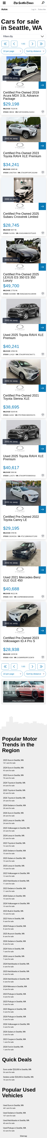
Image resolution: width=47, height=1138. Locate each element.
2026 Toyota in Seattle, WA (14, 799)
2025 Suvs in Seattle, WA (13, 761)
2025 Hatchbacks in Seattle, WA (16, 972)
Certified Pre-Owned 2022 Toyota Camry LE (21, 518)
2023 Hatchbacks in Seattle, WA (16, 882)
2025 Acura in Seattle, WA (14, 935)
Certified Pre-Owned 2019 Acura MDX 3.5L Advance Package (21, 95)
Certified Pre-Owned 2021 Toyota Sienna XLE (21, 397)
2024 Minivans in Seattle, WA (15, 987)
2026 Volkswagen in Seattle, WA (16, 1025)
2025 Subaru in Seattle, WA (14, 859)
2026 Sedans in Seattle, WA (14, 942)
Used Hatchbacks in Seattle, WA (16, 1121)
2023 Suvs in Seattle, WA (13, 776)
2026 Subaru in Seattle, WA (14, 1033)
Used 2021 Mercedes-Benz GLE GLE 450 (22, 579)
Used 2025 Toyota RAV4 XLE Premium (23, 336)
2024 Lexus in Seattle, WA (13, 837)
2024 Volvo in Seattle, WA (13, 950)
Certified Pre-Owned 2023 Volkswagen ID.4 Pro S (21, 639)
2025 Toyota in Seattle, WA (14, 791)
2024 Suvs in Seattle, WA (13, 769)
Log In (33, 9)
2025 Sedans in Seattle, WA (14, 852)
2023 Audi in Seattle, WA (13, 912)
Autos (4, 9)
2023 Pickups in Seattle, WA (14, 995)
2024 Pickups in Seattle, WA (14, 927)
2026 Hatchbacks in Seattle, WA (16, 980)
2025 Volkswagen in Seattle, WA (16, 829)
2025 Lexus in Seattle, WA (13, 867)
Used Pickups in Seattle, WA (14, 1129)
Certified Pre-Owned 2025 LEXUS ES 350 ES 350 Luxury (21, 277)
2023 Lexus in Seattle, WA (13, 821)
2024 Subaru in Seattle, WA (14, 897)
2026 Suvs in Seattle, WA (13, 814)
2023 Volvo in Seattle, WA (13, 920)
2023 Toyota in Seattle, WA (14, 844)
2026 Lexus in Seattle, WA (13, 957)
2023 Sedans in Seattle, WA (14, 889)
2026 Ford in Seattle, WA (13, 1048)
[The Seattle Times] (23, 3)
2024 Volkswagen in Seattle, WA (16, 904)
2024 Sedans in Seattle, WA (14, 806)
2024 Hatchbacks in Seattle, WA (16, 965)
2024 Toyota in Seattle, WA (14, 784)
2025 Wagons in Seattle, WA (14, 1010)
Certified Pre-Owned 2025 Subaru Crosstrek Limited (21, 215)
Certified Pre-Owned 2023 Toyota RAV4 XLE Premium (22, 155)
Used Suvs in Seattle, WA (13, 1106)
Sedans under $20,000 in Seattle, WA (18, 1078)
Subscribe (42, 9)
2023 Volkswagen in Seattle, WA (16, 874)
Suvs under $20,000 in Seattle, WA (17, 1070)
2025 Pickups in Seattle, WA (14, 1003)
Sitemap (23, 1136)
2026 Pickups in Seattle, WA (14, 1018)
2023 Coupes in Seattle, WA (14, 1040)
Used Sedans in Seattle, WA (14, 1114)
